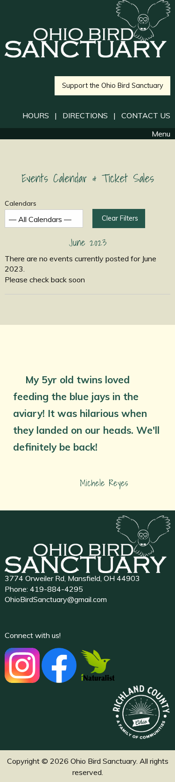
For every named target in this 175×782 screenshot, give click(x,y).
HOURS (35, 115)
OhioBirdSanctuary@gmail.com (56, 599)
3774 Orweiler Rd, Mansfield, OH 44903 (72, 578)
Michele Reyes (104, 483)
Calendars (20, 203)
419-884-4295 (56, 589)
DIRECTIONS (85, 115)
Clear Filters (120, 218)
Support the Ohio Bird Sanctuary (112, 85)
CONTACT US (145, 115)
